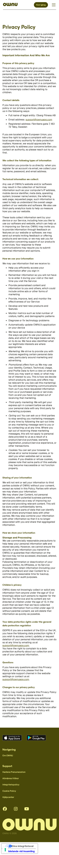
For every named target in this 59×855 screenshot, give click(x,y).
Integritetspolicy (10, 784)
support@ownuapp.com (39, 119)
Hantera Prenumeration (13, 772)
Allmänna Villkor (10, 778)
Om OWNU (7, 755)
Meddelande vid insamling (19, 851)
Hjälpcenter (8, 797)
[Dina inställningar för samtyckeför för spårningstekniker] (5, 850)
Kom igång (41, 5)
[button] (53, 4)
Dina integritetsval (22, 846)
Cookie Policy (9, 791)
